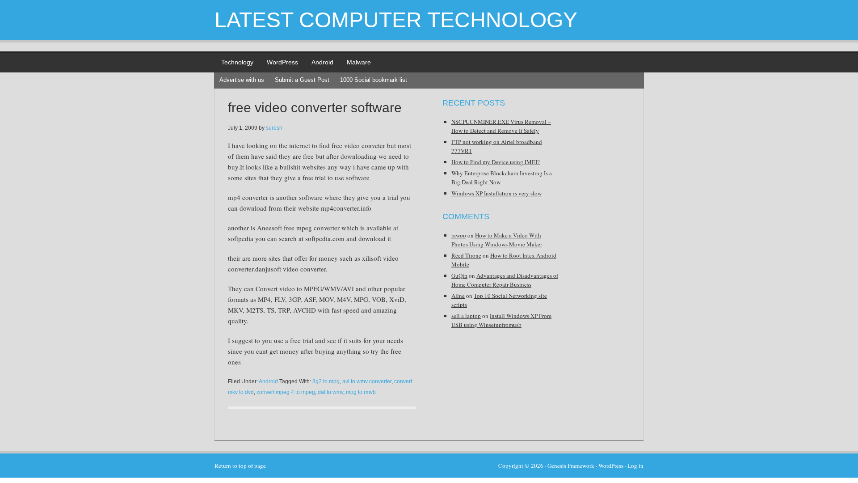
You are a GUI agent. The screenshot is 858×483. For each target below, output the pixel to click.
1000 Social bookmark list (373, 79)
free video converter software (315, 107)
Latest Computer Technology (395, 20)
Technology (237, 62)
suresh (274, 128)
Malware (359, 62)
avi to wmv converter (366, 381)
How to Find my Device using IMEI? (495, 162)
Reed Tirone (466, 255)
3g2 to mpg (326, 381)
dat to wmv (330, 392)
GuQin (459, 275)
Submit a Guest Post (302, 79)
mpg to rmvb (361, 392)
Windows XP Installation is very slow (496, 193)
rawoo (458, 235)
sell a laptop (466, 316)
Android (322, 62)
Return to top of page (240, 466)
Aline (458, 296)
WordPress (282, 62)
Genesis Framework (570, 466)
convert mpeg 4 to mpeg (286, 392)
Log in (635, 466)
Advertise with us (241, 79)
